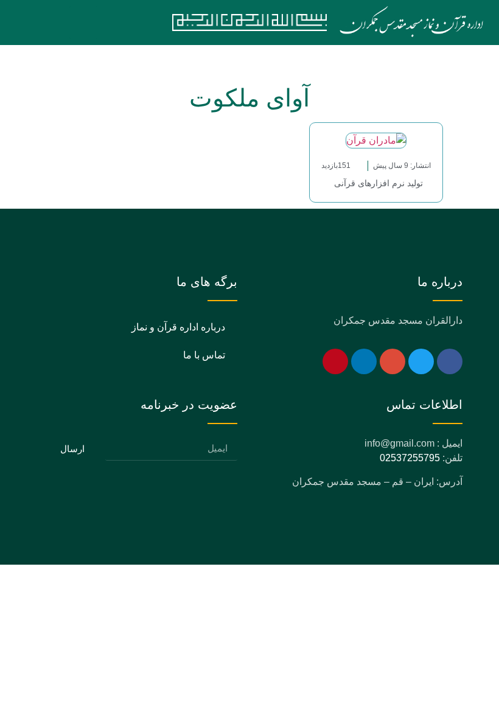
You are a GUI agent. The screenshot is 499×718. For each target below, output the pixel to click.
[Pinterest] (335, 361)
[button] (83, 22)
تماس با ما (204, 355)
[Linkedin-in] (364, 361)
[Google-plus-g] (392, 361)
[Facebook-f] (449, 361)
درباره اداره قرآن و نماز (178, 327)
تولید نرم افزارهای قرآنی (376, 183)
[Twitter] (421, 361)
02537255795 (410, 458)
